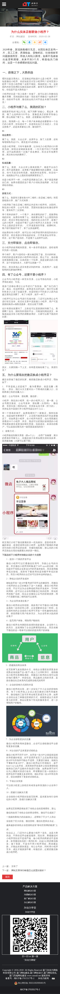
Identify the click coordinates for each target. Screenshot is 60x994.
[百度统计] (53, 978)
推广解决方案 (30, 899)
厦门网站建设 (22, 973)
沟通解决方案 (30, 895)
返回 (7, 877)
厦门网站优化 (50, 973)
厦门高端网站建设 (17, 975)
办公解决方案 (30, 902)
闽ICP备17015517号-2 (24, 978)
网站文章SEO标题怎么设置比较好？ (28, 870)
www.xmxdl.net (34, 975)
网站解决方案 (30, 891)
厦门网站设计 (36, 973)
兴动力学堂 (30, 912)
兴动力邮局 (43, 978)
